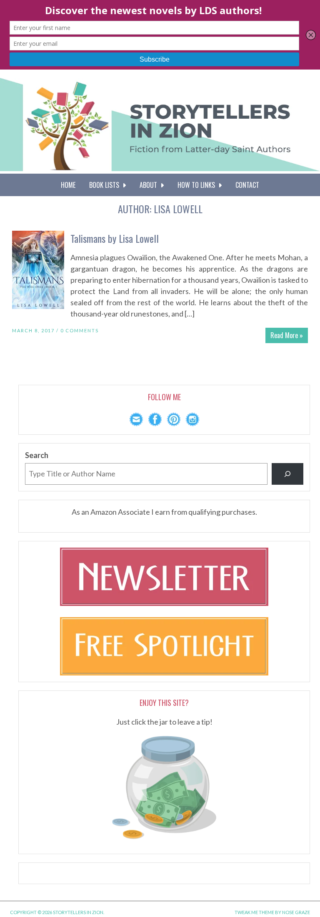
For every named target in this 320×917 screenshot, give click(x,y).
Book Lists (105, 185)
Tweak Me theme (254, 912)
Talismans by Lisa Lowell (114, 238)
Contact (247, 185)
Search (36, 455)
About (150, 185)
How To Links (198, 185)
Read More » (286, 335)
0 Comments (79, 330)
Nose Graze (296, 912)
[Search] (287, 474)
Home (68, 185)
